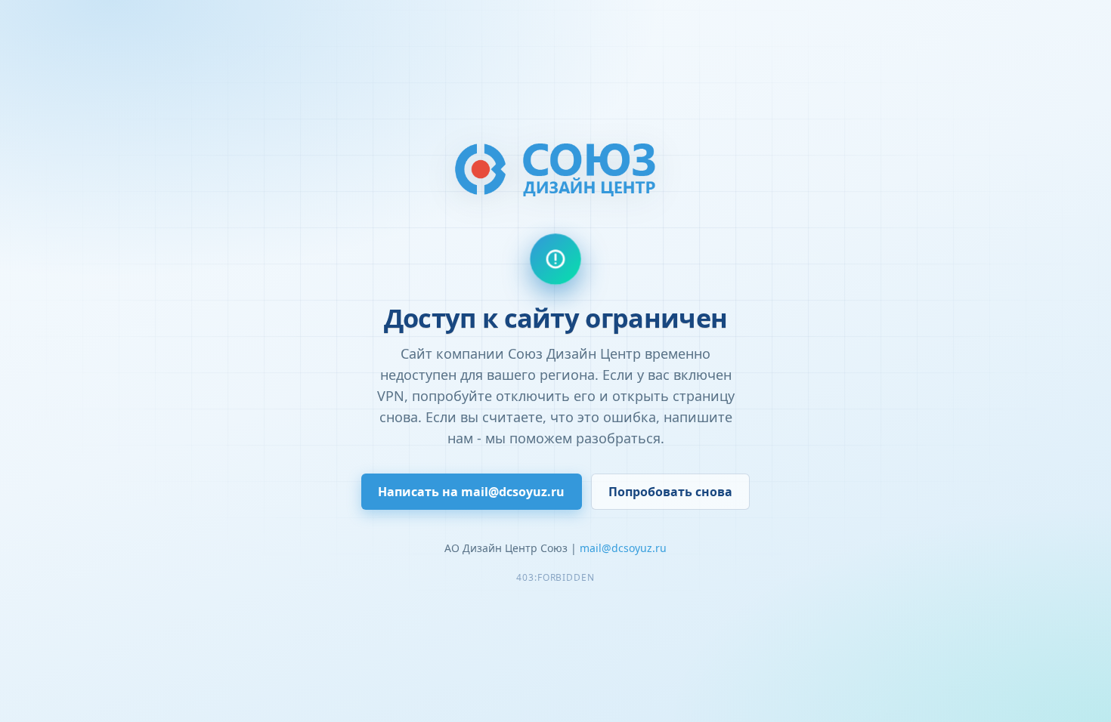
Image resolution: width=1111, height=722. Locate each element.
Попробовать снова (670, 491)
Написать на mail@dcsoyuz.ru (471, 491)
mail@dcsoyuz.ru (623, 548)
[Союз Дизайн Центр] (555, 168)
